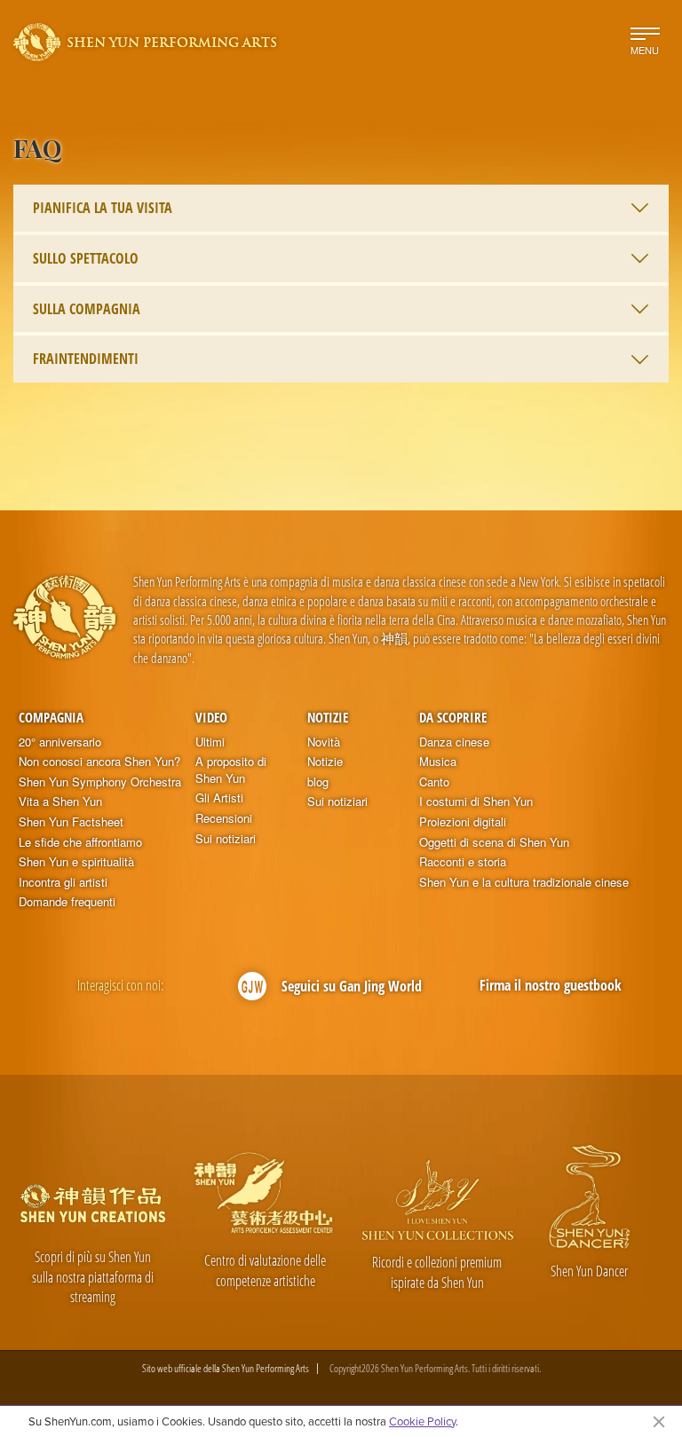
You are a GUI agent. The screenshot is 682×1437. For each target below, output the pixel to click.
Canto (434, 782)
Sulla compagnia (86, 309)
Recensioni (223, 818)
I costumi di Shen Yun (476, 801)
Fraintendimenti (86, 358)
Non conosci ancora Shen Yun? (99, 762)
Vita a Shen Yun (60, 801)
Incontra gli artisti (63, 882)
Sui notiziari (225, 839)
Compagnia (51, 717)
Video (211, 717)
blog (318, 782)
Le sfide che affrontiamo (80, 842)
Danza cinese (454, 742)
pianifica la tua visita (102, 207)
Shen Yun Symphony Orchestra (100, 782)
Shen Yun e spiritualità (76, 862)
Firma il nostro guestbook (551, 985)
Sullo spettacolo (86, 258)
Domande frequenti (67, 902)
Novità (323, 742)
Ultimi (210, 742)
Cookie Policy (422, 1421)
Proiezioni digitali (462, 822)
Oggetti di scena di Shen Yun (494, 842)
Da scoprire (453, 717)
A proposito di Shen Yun (230, 770)
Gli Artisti (219, 798)
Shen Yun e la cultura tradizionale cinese (524, 882)
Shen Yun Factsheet (71, 822)
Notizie (327, 717)
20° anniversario (60, 742)
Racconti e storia (462, 862)
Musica (437, 762)
